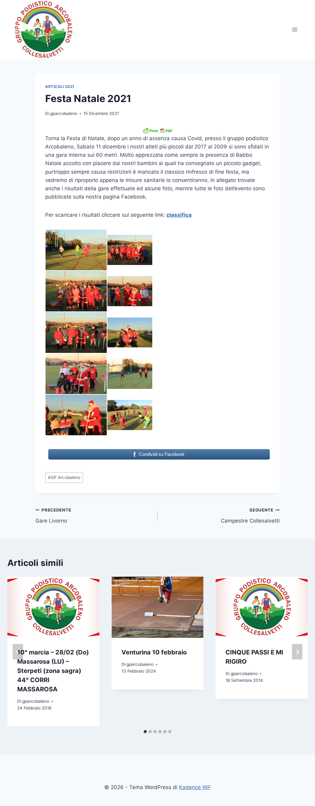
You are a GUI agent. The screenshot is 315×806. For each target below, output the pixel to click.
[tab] (145, 731)
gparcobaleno (63, 113)
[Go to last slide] (18, 651)
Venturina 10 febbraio (154, 652)
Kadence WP (195, 787)
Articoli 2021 (59, 86)
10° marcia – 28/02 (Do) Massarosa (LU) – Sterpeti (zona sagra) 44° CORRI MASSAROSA (53, 671)
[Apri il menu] (294, 29)
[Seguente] (297, 651)
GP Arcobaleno (64, 477)
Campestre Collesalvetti (250, 516)
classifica (179, 215)
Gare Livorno (53, 516)
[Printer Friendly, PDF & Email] (157, 130)
